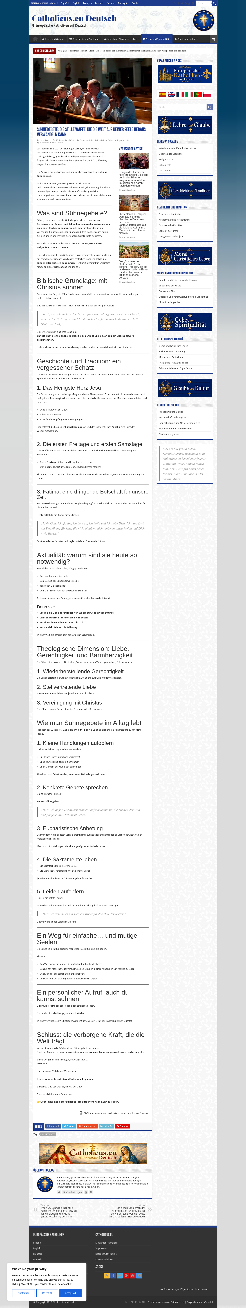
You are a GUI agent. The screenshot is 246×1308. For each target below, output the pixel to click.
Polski (135, 3)
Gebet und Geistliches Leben (93, 140)
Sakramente (165, 165)
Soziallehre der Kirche (170, 285)
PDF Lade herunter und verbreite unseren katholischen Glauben (116, 1113)
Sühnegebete (48, 1134)
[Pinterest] (185, 3)
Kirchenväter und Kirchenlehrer (174, 219)
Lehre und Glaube (54, 39)
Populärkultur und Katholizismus (175, 428)
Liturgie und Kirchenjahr (171, 236)
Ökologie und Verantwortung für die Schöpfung (183, 296)
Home (35, 38)
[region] (46, 1282)
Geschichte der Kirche (170, 214)
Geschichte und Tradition (86, 39)
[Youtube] (189, 3)
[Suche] (214, 3)
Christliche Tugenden (169, 302)
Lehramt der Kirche (168, 231)
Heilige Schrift (166, 159)
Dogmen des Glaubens (170, 153)
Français (87, 3)
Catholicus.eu (177, 1302)
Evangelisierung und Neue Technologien (179, 423)
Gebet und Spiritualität (157, 39)
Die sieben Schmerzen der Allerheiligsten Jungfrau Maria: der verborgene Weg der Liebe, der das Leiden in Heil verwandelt (127, 1211)
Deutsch (99, 3)
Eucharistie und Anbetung (172, 351)
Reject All (47, 1293)
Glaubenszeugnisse (169, 434)
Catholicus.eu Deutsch (74, 17)
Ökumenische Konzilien (170, 225)
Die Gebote (165, 170)
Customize (23, 1293)
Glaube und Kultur (186, 39)
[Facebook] (179, 3)
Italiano (111, 3)
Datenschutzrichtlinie (106, 1254)
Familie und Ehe (167, 291)
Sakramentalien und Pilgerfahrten (176, 368)
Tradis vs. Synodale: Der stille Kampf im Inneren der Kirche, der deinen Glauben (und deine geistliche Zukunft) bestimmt (59, 1211)
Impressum (101, 1248)
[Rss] (175, 3)
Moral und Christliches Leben (122, 39)
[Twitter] (182, 3)
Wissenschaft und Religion (172, 417)
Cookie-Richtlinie (104, 1259)
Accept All (70, 1293)
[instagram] (192, 3)
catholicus (45, 140)
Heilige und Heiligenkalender (173, 362)
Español (65, 3)
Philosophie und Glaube (171, 411)
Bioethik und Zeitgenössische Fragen (178, 280)
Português (123, 3)
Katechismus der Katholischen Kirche (177, 148)
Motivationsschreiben (106, 1242)
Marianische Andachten (171, 357)
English (76, 3)
